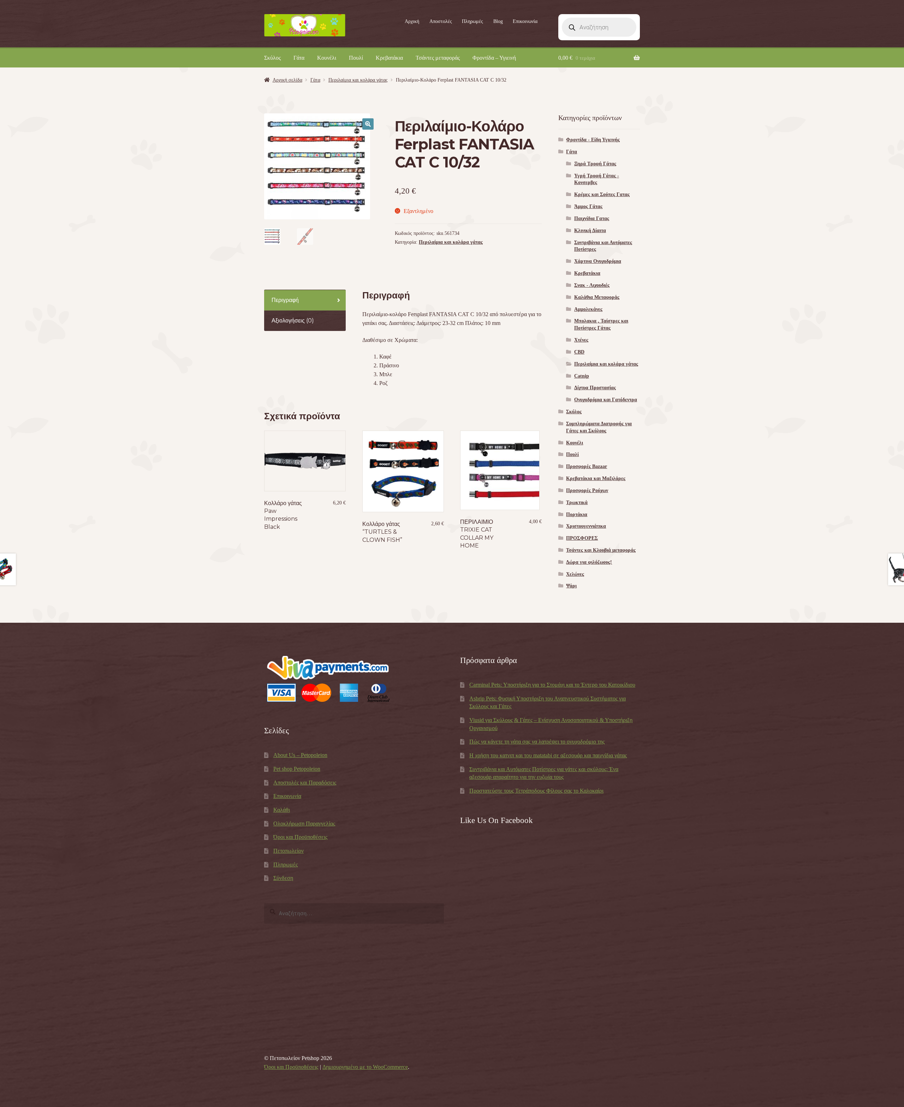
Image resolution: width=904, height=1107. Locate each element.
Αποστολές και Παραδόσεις (304, 783)
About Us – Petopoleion (300, 755)
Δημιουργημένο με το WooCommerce (365, 1067)
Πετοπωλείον (288, 851)
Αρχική (412, 21)
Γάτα (298, 58)
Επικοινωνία (525, 21)
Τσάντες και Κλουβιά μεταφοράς (601, 550)
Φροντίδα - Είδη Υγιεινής (593, 139)
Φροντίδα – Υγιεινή (494, 58)
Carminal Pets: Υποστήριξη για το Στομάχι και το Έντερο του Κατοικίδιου (552, 685)
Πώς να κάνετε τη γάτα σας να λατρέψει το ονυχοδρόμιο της (537, 742)
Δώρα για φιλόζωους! (589, 562)
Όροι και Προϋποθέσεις (300, 837)
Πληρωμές (472, 21)
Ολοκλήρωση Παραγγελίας (304, 824)
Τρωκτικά (577, 502)
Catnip (581, 376)
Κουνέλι (326, 58)
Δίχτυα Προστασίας (595, 387)
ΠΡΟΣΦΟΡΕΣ (582, 538)
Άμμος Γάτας (588, 206)
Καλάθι (281, 810)
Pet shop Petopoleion (296, 769)
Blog (498, 21)
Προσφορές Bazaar (586, 466)
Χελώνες (575, 574)
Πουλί (356, 58)
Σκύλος (272, 58)
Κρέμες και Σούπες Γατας (602, 194)
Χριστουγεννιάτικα (586, 526)
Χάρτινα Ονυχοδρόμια (597, 261)
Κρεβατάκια (389, 58)
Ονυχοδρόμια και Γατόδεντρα (605, 399)
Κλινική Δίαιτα (590, 230)
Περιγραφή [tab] (285, 300)
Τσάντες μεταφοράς (438, 58)
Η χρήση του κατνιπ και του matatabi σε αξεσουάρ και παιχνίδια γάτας (548, 755)
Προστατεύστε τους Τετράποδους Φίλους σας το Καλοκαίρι (536, 791)
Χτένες (581, 340)
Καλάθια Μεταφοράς (596, 297)
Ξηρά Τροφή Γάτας (595, 163)
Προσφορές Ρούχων (587, 490)
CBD (579, 352)
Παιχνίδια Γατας (591, 218)
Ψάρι (571, 585)
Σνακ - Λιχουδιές (591, 285)
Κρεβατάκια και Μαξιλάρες (595, 478)
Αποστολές (440, 21)
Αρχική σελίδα (287, 80)
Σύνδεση (283, 878)
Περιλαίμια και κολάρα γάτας (358, 80)
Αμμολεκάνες (588, 309)
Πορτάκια (576, 514)
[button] (368, 124)
